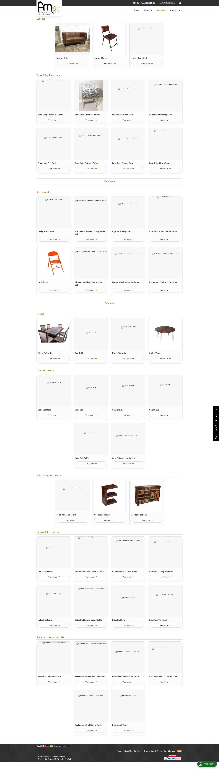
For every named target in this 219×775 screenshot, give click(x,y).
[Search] (179, 2)
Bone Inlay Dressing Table (160, 114)
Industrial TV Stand (158, 620)
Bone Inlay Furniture (48, 75)
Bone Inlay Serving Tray (122, 163)
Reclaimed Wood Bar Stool (49, 676)
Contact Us (175, 10)
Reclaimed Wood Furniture (51, 637)
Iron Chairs (43, 282)
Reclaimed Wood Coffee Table (125, 676)
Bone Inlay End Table (47, 163)
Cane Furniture (45, 370)
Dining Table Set (45, 353)
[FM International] (49, 8)
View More (71, 63)
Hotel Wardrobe (119, 353)
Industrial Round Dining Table (88, 620)
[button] (167, 3)
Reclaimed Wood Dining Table (88, 725)
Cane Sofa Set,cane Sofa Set (124, 458)
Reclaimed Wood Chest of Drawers (90, 676)
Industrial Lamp (45, 620)
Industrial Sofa (118, 620)
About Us (148, 10)
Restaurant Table (119, 725)
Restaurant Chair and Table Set (163, 282)
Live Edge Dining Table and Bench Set (90, 283)
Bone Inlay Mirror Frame (160, 163)
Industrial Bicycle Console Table (89, 571)
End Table (79, 353)
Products (161, 10)
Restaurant (42, 192)
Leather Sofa (62, 58)
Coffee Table (154, 353)
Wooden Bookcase (102, 514)
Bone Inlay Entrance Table (86, 163)
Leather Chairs (100, 58)
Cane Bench (117, 409)
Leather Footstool (139, 58)
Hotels (40, 313)
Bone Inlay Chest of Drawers (87, 114)
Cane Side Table (82, 458)
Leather (40, 18)
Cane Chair (154, 409)
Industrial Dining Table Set (161, 571)
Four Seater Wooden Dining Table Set (90, 232)
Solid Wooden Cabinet (66, 514)
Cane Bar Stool (44, 409)
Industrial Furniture (48, 532)
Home (136, 10)
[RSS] (179, 751)
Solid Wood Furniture (48, 475)
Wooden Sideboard (139, 514)
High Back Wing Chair (121, 231)
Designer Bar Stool (46, 231)
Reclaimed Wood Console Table (163, 676)
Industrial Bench (45, 571)
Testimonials (149, 751)
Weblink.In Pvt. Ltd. (64, 759)
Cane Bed (79, 409)
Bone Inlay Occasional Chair (50, 114)
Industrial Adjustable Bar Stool (163, 231)
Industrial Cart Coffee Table (124, 571)
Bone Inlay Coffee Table (122, 114)
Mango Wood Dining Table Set (125, 282)
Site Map (171, 751)
